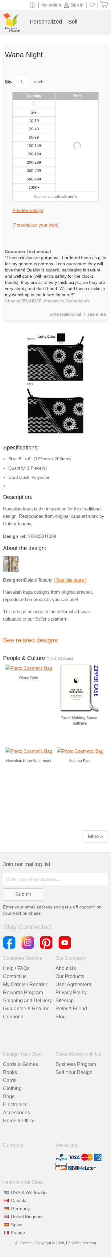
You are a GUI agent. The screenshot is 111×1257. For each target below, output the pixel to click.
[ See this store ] (70, 580)
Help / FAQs (16, 968)
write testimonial (65, 314)
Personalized (46, 22)
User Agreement (73, 984)
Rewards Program (23, 992)
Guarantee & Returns (26, 1008)
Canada (19, 1200)
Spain (16, 1224)
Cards (9, 1080)
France (18, 1232)
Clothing (12, 1088)
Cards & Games (20, 1064)
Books (10, 1072)
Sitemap (65, 1000)
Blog (61, 1016)
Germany (20, 1208)
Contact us (15, 976)
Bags (8, 1096)
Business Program (76, 1064)
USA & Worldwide (29, 1192)
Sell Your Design (74, 1072)
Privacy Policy (71, 992)
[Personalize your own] (35, 225)
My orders (51, 4)
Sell (72, 22)
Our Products (70, 976)
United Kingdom (27, 1216)
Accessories (16, 1112)
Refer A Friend (71, 1008)
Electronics (15, 1104)
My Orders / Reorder (25, 984)
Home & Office (19, 1120)
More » (95, 836)
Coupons (13, 1016)
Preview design (27, 210)
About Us (66, 968)
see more (97, 314)
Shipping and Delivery (27, 1000)
